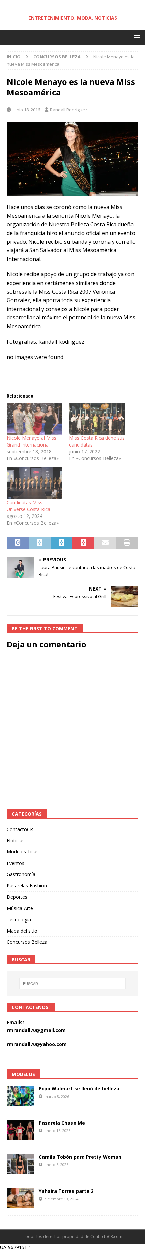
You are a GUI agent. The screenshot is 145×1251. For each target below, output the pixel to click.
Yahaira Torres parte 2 (66, 1191)
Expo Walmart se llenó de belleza (79, 1088)
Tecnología (19, 919)
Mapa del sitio (22, 931)
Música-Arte (20, 908)
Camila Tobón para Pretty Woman (80, 1157)
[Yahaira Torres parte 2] (20, 1198)
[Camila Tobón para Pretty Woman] (20, 1164)
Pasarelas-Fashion (27, 885)
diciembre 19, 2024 (61, 1198)
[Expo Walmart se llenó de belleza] (20, 1096)
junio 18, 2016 (26, 109)
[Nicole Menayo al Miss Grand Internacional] (34, 419)
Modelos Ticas (23, 851)
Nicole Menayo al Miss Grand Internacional (31, 441)
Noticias (16, 840)
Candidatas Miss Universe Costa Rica (28, 505)
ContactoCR (20, 829)
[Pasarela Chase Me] (20, 1130)
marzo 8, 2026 (56, 1096)
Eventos (15, 863)
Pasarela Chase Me (62, 1123)
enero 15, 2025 (57, 1130)
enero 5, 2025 (56, 1164)
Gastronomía (21, 874)
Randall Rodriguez (68, 109)
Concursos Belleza (27, 942)
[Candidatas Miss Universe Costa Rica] (34, 483)
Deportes (17, 897)
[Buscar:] (72, 983)
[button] (135, 37)
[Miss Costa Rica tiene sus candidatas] (97, 419)
